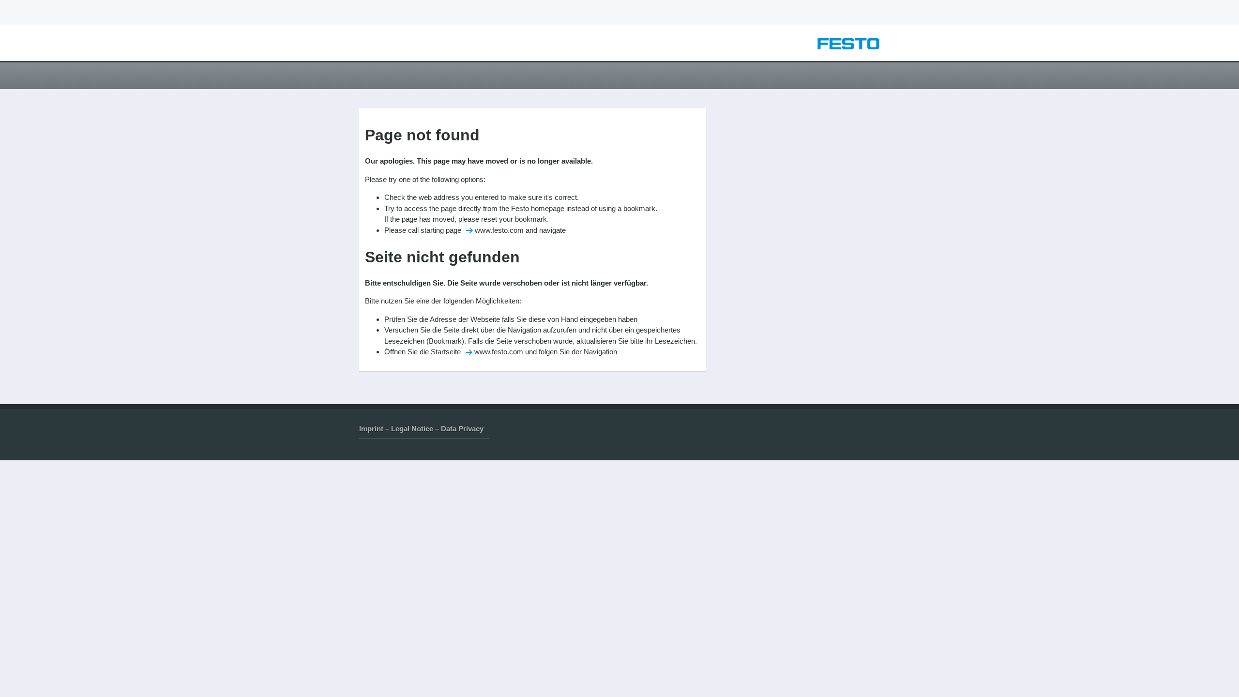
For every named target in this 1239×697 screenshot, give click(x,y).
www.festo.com (499, 230)
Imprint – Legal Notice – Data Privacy (421, 428)
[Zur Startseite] (848, 47)
